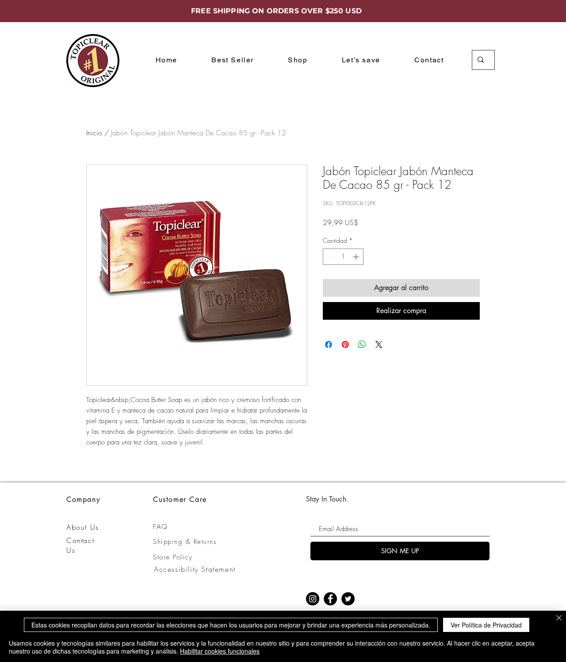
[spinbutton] (343, 256)
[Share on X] (379, 344)
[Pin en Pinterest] (345, 344)
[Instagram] (312, 598)
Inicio (94, 133)
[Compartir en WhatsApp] (362, 344)
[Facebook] (330, 598)
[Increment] (356, 256)
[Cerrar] (559, 618)
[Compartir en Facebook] (328, 344)
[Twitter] (348, 598)
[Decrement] (329, 256)
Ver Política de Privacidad (486, 624)
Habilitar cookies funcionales (220, 651)
